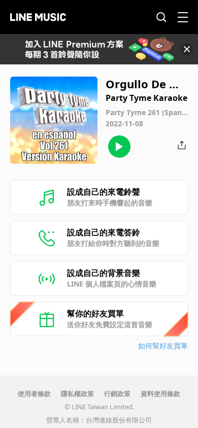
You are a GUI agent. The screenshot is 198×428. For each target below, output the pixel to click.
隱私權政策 (77, 393)
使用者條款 (34, 393)
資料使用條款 (160, 393)
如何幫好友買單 (163, 345)
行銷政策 (117, 393)
